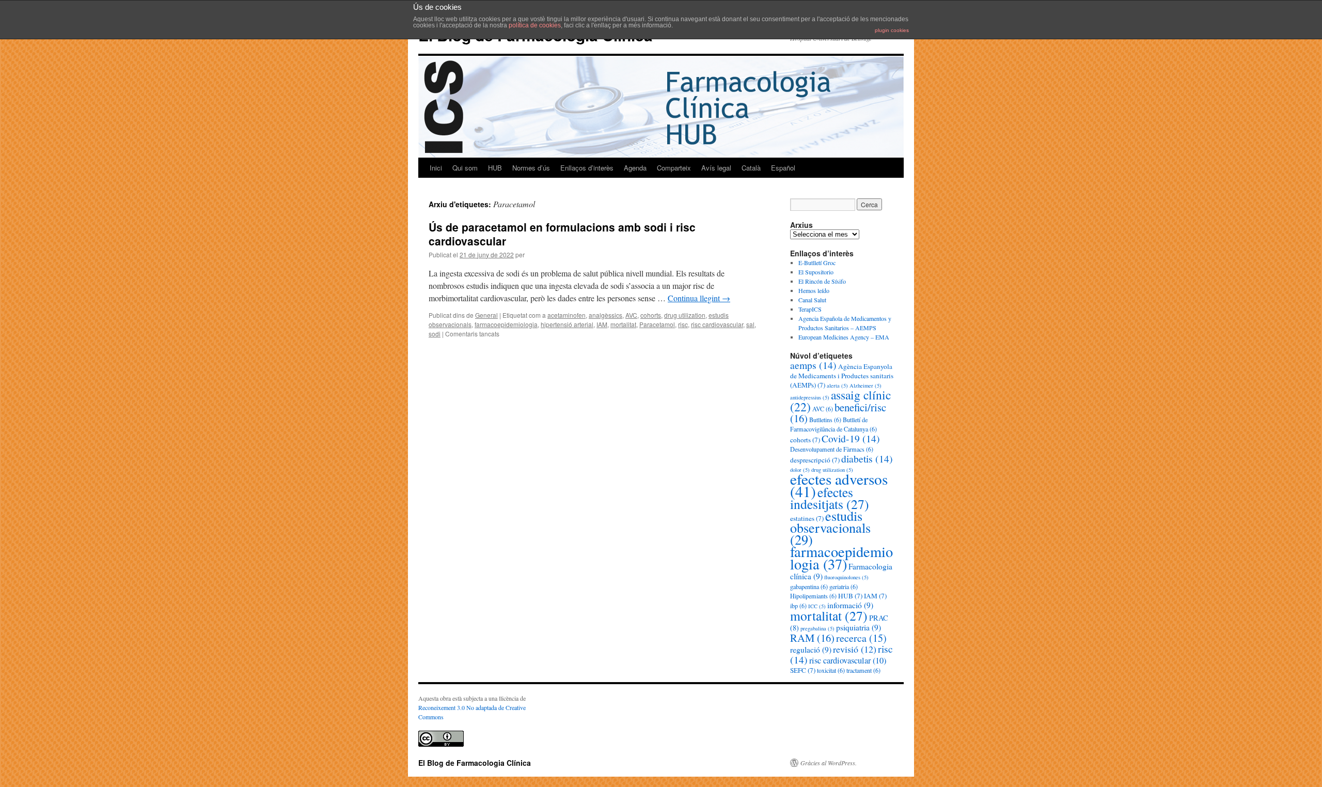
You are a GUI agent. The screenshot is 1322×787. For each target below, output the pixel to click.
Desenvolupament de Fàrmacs (831, 449)
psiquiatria (858, 627)
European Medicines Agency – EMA (843, 337)
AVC (631, 315)
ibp (798, 605)
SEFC (802, 670)
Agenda (635, 168)
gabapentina (809, 586)
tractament (863, 670)
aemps (813, 365)
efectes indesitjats (829, 498)
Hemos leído (813, 290)
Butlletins (825, 419)
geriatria (843, 586)
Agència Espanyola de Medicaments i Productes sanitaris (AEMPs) (841, 376)
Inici (436, 168)
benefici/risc (838, 412)
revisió (854, 649)
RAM (812, 637)
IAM (601, 324)
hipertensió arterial (567, 324)
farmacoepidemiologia (506, 324)
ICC (817, 606)
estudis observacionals (830, 527)
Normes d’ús (531, 168)
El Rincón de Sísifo (822, 281)
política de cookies (535, 25)
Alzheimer (865, 385)
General (486, 315)
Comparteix (674, 168)
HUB (495, 168)
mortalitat (623, 324)
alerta (837, 385)
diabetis (867, 458)
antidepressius (809, 397)
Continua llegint (699, 297)
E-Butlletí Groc (817, 262)
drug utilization (684, 315)
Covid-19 (851, 438)
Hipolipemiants (813, 596)
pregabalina (817, 628)
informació (850, 605)
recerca (861, 638)
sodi (434, 333)
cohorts (650, 315)
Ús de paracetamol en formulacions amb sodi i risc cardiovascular (562, 234)
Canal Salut (812, 300)
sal (750, 324)
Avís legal (716, 168)
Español (783, 168)
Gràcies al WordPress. (828, 763)
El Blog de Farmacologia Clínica (474, 763)
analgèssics (605, 315)
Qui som (465, 168)
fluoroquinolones (846, 577)
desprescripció (815, 460)
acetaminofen (566, 315)
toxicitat (831, 670)
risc (683, 324)
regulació (810, 649)
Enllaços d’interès (586, 168)
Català (751, 168)
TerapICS (810, 309)
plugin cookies (892, 30)
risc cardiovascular (717, 324)
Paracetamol (657, 324)
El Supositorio (815, 272)
